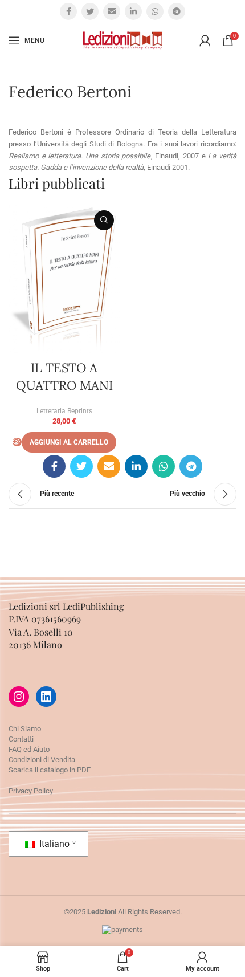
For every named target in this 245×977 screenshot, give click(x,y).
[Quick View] (17, 442)
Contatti (21, 739)
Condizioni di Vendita (42, 759)
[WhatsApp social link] (155, 11)
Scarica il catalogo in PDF (50, 770)
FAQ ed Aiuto (29, 749)
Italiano (53, 843)
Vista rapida (104, 220)
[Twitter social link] (90, 11)
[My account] (205, 40)
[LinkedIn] (46, 696)
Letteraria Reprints (64, 411)
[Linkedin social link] (133, 11)
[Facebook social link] (68, 11)
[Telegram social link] (176, 11)
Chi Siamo (25, 728)
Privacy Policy (31, 791)
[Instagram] (19, 696)
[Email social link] (111, 11)
